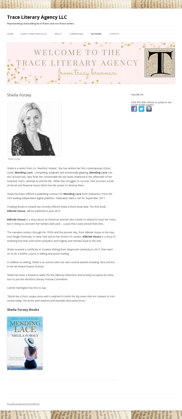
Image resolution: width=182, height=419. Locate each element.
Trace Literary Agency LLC (37, 17)
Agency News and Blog (33, 33)
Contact (114, 33)
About (58, 33)
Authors (96, 33)
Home (10, 33)
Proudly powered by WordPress (23, 403)
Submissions (76, 33)
